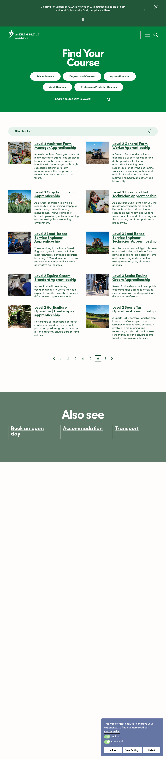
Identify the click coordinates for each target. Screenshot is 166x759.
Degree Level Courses (82, 76)
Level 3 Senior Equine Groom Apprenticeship (131, 277)
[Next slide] (145, 10)
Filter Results (22, 131)
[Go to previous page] (54, 358)
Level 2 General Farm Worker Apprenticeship (131, 145)
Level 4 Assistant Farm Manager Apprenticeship (55, 145)
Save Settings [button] (132, 750)
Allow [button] (113, 750)
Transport (127, 428)
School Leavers (45, 76)
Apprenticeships (119, 76)
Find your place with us (96, 10)
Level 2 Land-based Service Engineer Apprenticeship (50, 237)
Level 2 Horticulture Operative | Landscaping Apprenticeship (55, 310)
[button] (107, 736)
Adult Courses (57, 87)
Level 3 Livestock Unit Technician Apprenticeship (134, 193)
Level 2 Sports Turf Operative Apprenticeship (134, 308)
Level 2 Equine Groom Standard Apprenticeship (55, 277)
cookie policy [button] (111, 731)
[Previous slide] (21, 10)
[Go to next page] (112, 358)
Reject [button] (151, 750)
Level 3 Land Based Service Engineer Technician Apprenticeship (134, 237)
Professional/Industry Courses (99, 87)
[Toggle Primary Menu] (147, 35)
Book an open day (27, 430)
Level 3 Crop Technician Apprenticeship (54, 193)
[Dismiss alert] (156, 7)
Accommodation (83, 428)
